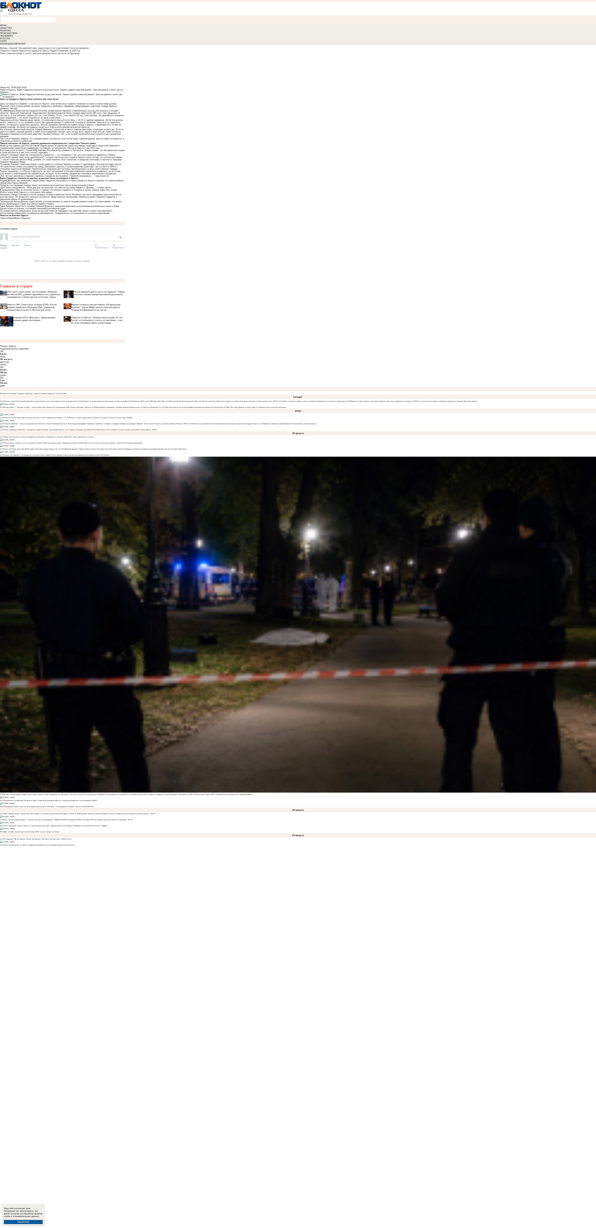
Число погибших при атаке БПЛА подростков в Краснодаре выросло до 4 (31, 449)
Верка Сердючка (22, 218)
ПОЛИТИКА (5, 30)
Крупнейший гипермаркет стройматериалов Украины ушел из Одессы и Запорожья (127, 407)
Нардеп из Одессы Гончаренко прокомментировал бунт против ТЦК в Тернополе (156, 449)
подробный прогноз (9, 349)
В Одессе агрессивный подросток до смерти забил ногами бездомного (31, 794)
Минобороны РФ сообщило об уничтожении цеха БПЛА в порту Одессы (124, 430)
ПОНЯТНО (23, 1222)
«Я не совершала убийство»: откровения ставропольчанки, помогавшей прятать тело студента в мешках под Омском (48, 430)
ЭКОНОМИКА (6, 36)
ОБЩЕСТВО (6, 28)
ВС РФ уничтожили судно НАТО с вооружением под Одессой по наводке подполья (222, 794)
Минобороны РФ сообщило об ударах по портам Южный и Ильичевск (160, 794)
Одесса (4, 218)
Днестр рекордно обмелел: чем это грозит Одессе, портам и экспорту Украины (153, 424)
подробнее (24, 349)
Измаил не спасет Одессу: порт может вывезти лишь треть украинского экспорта (380, 401)
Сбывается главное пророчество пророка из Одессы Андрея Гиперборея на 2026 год (115, 401)
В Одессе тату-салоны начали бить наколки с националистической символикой (112, 443)
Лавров (11, 218)
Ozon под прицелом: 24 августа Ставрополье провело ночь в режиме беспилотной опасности (39, 845)
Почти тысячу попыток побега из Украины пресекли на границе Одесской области (446, 401)
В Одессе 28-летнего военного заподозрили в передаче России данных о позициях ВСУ (95, 794)
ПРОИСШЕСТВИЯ (8, 33)
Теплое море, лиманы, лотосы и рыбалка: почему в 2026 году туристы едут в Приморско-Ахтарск (40, 443)
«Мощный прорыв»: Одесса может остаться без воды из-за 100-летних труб (92, 449)
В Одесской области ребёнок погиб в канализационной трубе (175, 401)
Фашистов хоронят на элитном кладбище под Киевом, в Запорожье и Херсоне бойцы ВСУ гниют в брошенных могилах (49, 437)
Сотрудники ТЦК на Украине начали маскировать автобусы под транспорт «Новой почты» (38, 839)
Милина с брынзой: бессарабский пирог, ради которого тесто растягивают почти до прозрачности (41, 401)
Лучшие (15, 245)
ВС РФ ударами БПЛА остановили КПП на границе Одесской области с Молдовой (96, 820)
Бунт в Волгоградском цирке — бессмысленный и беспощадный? (28, 820)
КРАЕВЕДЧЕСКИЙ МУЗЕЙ (12, 44)
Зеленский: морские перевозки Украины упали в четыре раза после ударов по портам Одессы (114, 813)
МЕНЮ (3, 25)
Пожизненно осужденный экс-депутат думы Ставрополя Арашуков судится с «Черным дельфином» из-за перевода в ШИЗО (50, 800)
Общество (5, 87)
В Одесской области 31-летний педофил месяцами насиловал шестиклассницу (193, 407)
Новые (3, 245)
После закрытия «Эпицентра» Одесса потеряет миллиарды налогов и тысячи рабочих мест (237, 401)
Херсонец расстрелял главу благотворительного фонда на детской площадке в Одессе (226, 424)
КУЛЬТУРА (5, 38)
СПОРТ (3, 41)
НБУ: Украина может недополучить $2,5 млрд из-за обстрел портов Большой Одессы (36, 813)
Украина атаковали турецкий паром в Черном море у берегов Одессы (290, 424)
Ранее (27, 245)
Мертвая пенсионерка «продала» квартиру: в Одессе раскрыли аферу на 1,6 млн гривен (33, 393)
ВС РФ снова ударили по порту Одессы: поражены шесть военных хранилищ (257, 407)
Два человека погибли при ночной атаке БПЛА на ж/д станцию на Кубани (32, 832)
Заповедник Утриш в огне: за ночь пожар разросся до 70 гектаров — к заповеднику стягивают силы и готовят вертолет (49, 806)
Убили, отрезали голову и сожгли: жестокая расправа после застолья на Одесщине (314, 401)
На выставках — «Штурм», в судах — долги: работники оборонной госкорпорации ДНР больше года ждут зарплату (47, 407)
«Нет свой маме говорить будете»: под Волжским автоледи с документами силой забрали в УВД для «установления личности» (52, 826)
